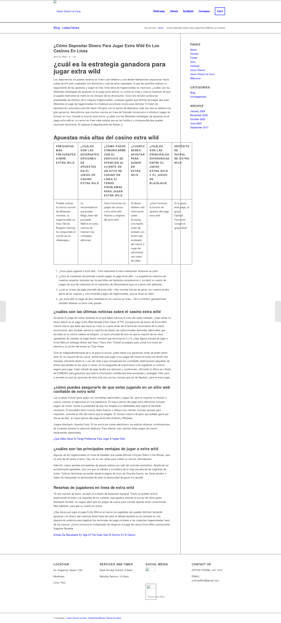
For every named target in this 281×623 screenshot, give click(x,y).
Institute (194, 66)
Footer (193, 57)
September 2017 (199, 127)
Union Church (197, 70)
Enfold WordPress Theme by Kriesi (105, 617)
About (193, 49)
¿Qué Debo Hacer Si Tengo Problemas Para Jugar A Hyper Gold (89, 438)
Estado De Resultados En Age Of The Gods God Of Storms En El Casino (94, 534)
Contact (194, 53)
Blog (192, 92)
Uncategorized (198, 96)
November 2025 (199, 115)
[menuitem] (159, 11)
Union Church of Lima (202, 74)
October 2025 (197, 119)
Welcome (195, 78)
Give (192, 62)
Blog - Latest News (66, 27)
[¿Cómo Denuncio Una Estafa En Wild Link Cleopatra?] (3, 311)
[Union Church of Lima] (67, 11)
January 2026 (197, 111)
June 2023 (196, 123)
